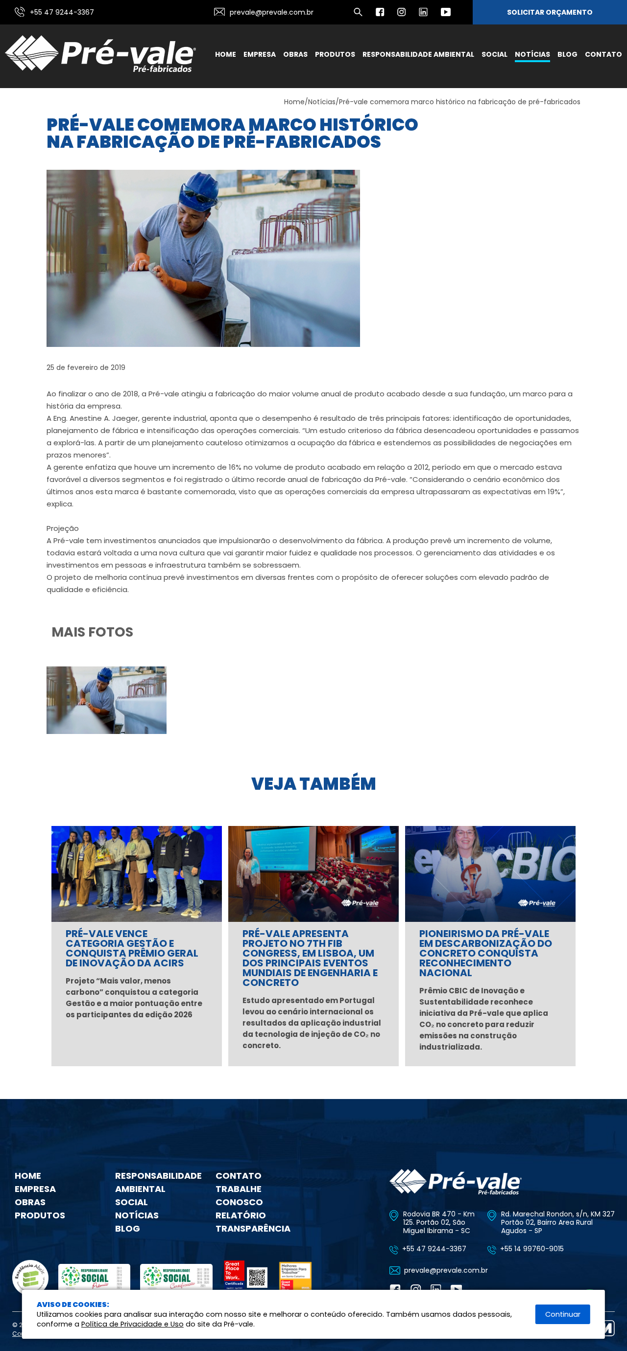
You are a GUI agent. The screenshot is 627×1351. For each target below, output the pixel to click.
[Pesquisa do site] (358, 14)
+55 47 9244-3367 (62, 12)
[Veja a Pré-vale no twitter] (423, 14)
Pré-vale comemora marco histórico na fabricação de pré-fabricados (459, 102)
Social (494, 54)
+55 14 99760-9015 (532, 1249)
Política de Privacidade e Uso (132, 1324)
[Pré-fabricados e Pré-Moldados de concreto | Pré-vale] (100, 70)
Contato (603, 54)
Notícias (532, 54)
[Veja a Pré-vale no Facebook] (380, 14)
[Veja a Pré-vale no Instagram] (401, 14)
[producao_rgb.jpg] (107, 731)
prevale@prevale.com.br (272, 12)
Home (225, 54)
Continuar (562, 1314)
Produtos (335, 54)
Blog (567, 54)
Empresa (259, 54)
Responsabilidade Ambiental (418, 54)
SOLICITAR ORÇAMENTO (550, 12)
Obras (295, 54)
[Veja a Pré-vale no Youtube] (446, 14)
